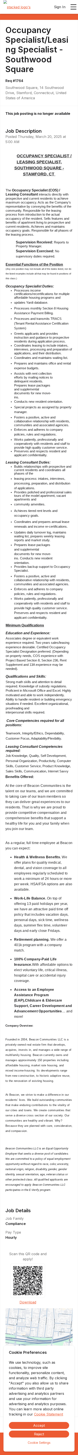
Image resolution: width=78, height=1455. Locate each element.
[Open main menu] (73, 7)
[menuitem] (17, 7)
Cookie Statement (48, 1414)
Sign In (59, 7)
